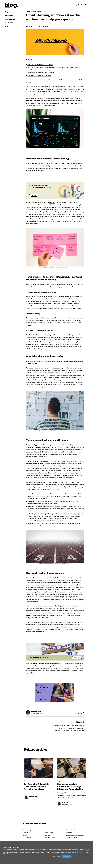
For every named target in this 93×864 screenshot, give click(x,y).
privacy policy (81, 852)
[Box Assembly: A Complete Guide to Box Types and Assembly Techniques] (38, 768)
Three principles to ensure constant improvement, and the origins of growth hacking (53, 67)
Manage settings (56, 856)
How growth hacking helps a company (39, 75)
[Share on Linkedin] (81, 713)
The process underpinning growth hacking (40, 73)
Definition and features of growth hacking (40, 64)
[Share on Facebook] (78, 713)
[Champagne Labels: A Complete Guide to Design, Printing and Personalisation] (71, 768)
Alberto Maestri (30, 27)
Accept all (67, 856)
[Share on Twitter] (83, 712)
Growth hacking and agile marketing (38, 70)
